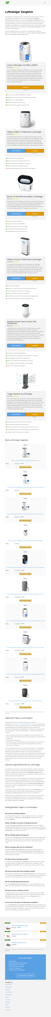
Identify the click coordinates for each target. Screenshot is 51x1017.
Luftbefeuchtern (14, 724)
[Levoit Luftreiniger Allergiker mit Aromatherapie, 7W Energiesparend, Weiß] (25, 671)
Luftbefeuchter (8, 987)
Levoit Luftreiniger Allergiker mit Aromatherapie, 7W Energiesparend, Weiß (25, 674)
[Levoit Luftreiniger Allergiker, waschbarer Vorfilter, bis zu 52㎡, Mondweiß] (25, 644)
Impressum (7, 1007)
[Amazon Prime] (22, 463)
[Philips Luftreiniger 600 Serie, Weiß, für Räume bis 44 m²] (25, 457)
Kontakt (7, 1004)
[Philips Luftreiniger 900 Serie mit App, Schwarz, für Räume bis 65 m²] (25, 698)
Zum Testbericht (16, 150)
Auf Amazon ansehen (26, 467)
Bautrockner (7, 999)
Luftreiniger (7, 989)
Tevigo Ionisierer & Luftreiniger (19, 394)
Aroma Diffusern (32, 724)
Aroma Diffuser (8, 984)
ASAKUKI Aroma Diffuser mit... (19, 942)
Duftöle (6, 997)
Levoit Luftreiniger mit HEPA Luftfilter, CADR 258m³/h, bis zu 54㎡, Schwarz (25, 567)
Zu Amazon (25, 87)
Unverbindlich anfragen (25, 975)
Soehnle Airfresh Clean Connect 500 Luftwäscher (21, 322)
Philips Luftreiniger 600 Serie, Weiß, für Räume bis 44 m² (25, 460)
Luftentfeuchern (22, 724)
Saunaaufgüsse (8, 994)
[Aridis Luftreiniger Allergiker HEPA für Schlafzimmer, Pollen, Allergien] (25, 537)
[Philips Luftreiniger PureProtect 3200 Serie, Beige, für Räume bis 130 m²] (25, 591)
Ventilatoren (7, 1002)
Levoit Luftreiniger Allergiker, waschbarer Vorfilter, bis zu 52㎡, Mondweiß (25, 647)
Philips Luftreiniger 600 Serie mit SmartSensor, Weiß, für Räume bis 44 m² (25, 514)
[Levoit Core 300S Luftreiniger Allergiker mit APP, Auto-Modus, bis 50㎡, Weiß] (25, 617)
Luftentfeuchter (8, 992)
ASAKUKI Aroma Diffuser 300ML (19, 925)
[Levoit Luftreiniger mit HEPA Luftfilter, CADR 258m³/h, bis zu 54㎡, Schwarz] (25, 564)
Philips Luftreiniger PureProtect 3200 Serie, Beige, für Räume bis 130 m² (25, 594)
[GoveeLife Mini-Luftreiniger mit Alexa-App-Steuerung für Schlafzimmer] (25, 484)
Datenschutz (8, 1009)
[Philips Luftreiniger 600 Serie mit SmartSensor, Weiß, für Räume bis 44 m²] (25, 511)
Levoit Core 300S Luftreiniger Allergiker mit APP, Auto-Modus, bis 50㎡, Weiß (25, 621)
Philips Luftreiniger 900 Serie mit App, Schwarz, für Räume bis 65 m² (25, 701)
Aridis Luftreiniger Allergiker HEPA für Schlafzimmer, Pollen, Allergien (25, 540)
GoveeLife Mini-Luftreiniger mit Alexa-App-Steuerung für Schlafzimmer (25, 487)
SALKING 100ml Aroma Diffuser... (20, 934)
